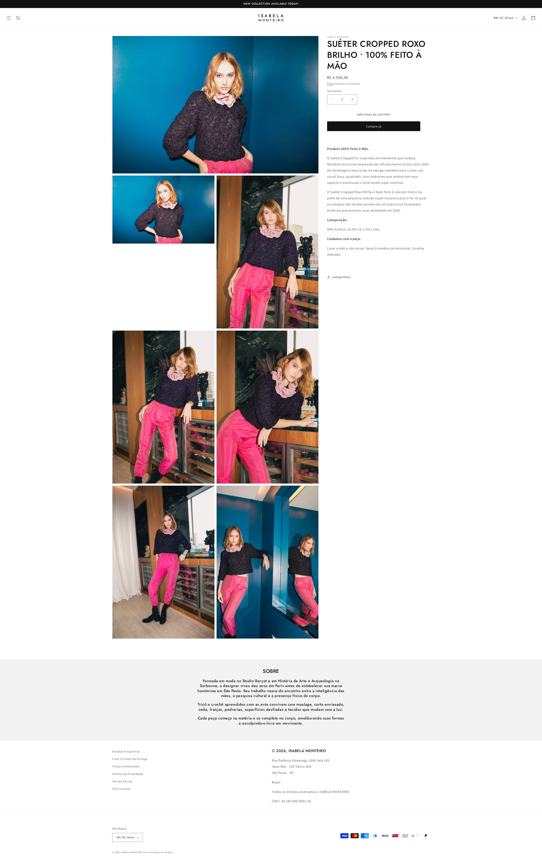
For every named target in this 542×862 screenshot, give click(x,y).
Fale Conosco (121, 789)
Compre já (374, 126)
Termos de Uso (122, 781)
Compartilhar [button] (341, 277)
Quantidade (334, 91)
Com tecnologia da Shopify (158, 852)
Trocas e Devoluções (126, 766)
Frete (330, 83)
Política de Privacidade (127, 774)
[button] (9, 18)
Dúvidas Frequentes (126, 751)
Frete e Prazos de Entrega (129, 759)
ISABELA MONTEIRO (131, 852)
